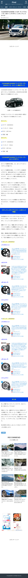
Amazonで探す (16, 257)
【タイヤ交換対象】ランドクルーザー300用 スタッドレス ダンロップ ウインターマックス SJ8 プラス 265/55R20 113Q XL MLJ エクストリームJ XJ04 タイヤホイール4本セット (19, 365)
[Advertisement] (14, 61)
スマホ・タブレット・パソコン (15, 7)
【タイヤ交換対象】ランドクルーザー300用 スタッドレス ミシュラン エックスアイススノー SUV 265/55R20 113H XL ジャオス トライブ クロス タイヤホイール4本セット (19, 384)
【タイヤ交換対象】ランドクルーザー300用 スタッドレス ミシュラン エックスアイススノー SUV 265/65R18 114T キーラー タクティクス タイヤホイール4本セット (19, 306)
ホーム (2, 7)
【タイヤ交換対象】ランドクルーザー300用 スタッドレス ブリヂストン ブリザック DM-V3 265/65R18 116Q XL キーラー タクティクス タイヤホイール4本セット (19, 251)
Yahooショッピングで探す (18, 259)
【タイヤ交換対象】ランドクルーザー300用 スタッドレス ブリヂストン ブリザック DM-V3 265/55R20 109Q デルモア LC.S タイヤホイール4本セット (19, 328)
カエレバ (17, 254)
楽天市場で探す (16, 256)
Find (14, 2)
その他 (24, 7)
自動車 (6, 7)
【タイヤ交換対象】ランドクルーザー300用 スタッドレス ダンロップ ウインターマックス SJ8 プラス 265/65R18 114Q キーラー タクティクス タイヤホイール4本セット (19, 288)
